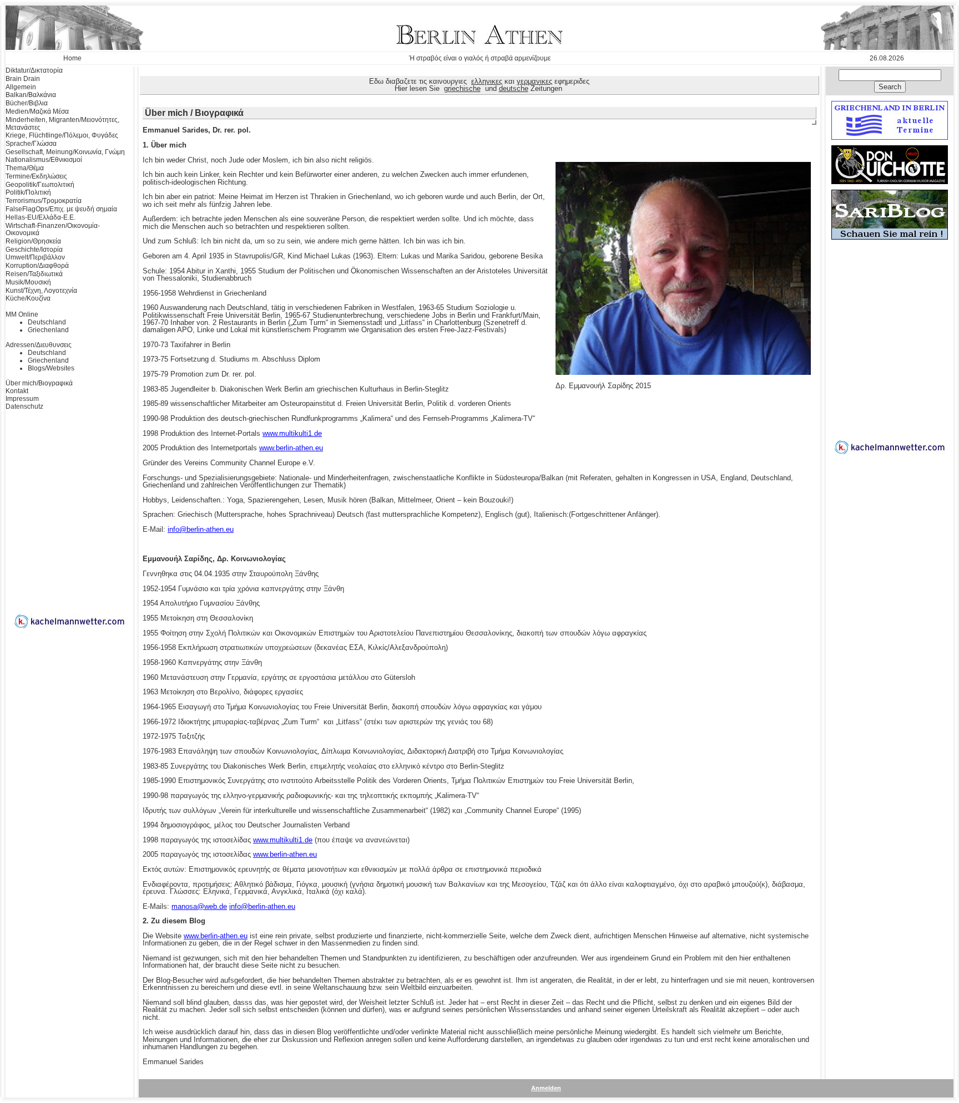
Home (72, 58)
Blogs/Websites (51, 368)
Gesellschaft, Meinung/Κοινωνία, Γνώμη (65, 152)
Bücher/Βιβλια (27, 103)
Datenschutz (24, 406)
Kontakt (17, 391)
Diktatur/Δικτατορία (34, 70)
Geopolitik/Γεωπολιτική (40, 185)
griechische (462, 88)
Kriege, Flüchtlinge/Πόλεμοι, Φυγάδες (62, 135)
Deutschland (47, 322)
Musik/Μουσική (28, 282)
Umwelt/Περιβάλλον (35, 257)
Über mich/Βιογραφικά (39, 383)
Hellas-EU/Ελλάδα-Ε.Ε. (40, 217)
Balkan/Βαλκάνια (31, 95)
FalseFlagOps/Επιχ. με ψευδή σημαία (61, 209)
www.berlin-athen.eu (291, 448)
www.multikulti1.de (292, 433)
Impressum (22, 399)
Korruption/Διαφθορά (37, 266)
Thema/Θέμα (25, 168)
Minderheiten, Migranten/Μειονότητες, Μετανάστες (62, 123)
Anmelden (546, 1088)
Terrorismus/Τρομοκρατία (44, 201)
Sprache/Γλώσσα (31, 144)
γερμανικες (534, 81)
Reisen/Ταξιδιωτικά (34, 274)
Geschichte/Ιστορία (34, 249)
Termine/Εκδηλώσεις (36, 176)
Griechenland (48, 330)
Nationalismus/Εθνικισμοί (44, 160)
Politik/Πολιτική (28, 192)
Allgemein (21, 87)
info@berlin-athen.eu (201, 529)
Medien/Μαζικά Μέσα (37, 111)
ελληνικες (486, 81)
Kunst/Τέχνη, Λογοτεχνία (41, 290)
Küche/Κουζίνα (28, 298)
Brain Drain (23, 79)
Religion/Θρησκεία (33, 241)
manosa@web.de (199, 906)
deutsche (513, 88)
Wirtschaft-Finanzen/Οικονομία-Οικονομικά (53, 229)
